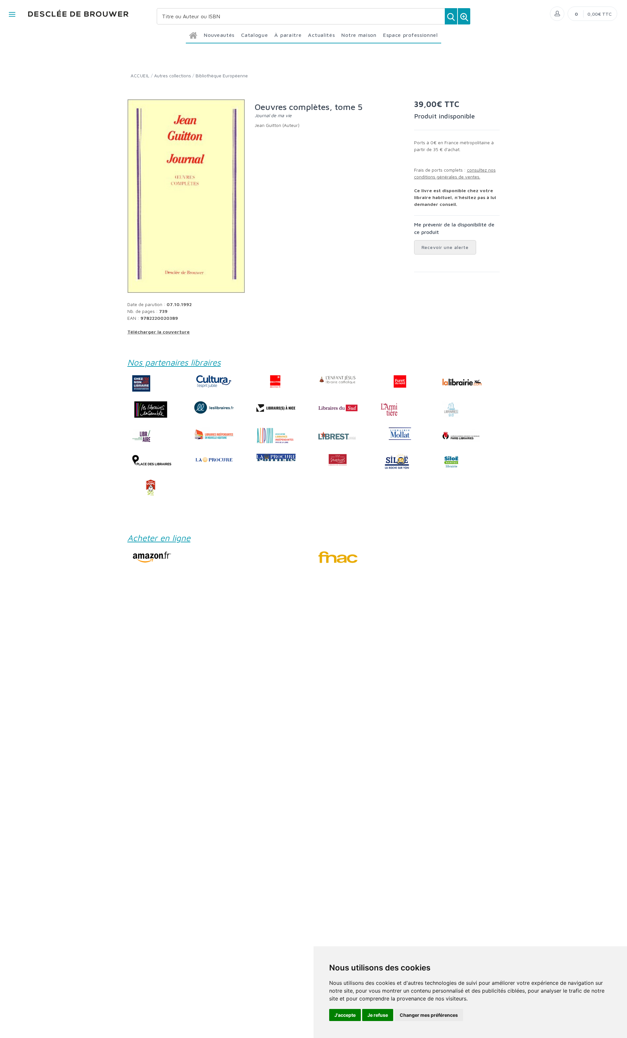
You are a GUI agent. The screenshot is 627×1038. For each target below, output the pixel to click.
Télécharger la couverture (158, 331)
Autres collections (172, 75)
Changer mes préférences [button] (429, 1015)
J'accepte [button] (345, 1015)
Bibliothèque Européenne (222, 75)
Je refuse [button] (377, 1015)
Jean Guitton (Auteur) (277, 125)
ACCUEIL (140, 75)
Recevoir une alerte (445, 247)
